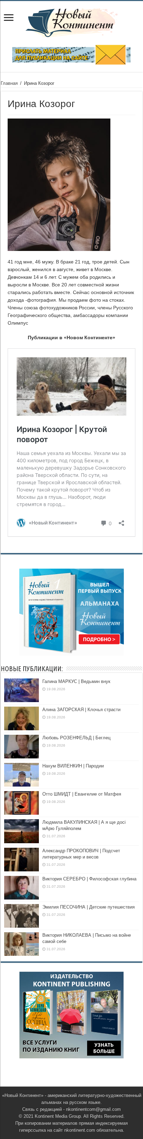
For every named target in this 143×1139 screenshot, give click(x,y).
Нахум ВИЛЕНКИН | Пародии (73, 765)
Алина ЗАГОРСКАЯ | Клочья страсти (81, 709)
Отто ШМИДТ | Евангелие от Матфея (81, 794)
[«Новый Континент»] (72, 21)
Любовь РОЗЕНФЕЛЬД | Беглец (76, 737)
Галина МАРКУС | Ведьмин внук (76, 681)
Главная (9, 83)
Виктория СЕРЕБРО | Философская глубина (89, 878)
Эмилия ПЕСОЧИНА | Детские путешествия (88, 907)
